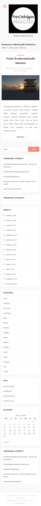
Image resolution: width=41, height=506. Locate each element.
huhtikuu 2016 (11, 250)
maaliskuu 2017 (11, 235)
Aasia (5, 298)
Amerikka (20, 55)
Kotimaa (6, 328)
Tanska (5, 357)
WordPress (11, 500)
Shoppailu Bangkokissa (11, 176)
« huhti (6, 442)
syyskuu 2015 (11, 264)
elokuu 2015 (10, 269)
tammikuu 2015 (11, 284)
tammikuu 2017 (11, 240)
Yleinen (6, 371)
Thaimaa (6, 362)
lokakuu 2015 (10, 259)
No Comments (22, 71)
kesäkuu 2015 (11, 274)
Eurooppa (6, 308)
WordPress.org (8, 401)
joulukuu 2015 (11, 254)
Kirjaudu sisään (8, 386)
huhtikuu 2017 (11, 230)
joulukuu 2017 (11, 225)
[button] (5, 6)
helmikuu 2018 (11, 220)
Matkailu (6, 332)
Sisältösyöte (7, 391)
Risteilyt (6, 347)
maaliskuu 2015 (11, 279)
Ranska (6, 342)
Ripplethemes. (20, 503)
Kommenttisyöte (9, 396)
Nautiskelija (28, 68)
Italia (5, 318)
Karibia (5, 323)
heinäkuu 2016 (11, 245)
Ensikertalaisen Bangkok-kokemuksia (16, 172)
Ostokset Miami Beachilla (12, 189)
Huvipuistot (7, 313)
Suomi (5, 352)
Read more (20, 137)
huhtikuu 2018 (11, 215)
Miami (5, 337)
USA (4, 367)
